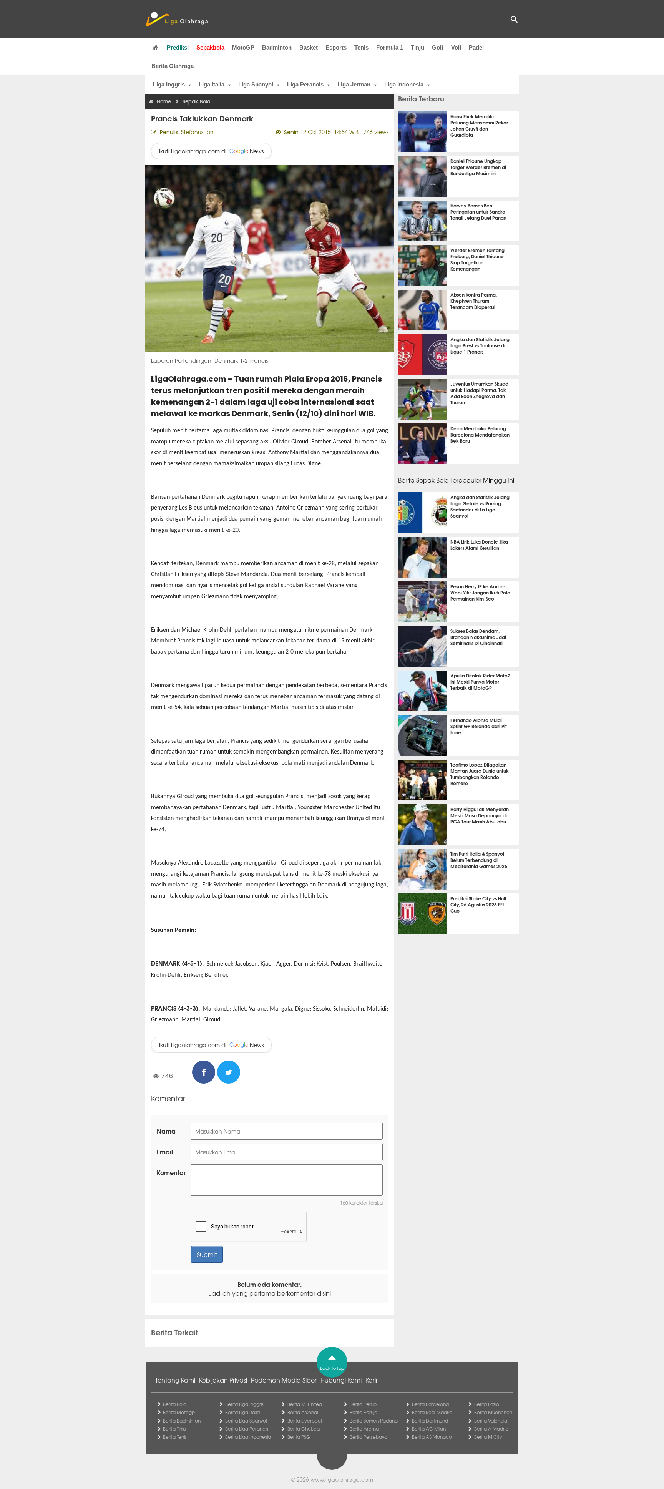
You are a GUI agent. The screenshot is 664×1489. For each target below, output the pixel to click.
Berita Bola (174, 1404)
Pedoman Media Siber (284, 1379)
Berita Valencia (490, 1420)
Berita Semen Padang (374, 1420)
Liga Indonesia (403, 84)
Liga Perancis (305, 84)
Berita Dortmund (430, 1420)
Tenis (361, 47)
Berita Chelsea (303, 1428)
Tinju (417, 47)
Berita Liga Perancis (246, 1428)
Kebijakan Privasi (223, 1379)
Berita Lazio (486, 1404)
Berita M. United (304, 1404)
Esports (336, 47)
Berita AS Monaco (432, 1436)
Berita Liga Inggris (244, 1404)
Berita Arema (364, 1428)
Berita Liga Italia (242, 1412)
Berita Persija (363, 1412)
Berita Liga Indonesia (248, 1436)
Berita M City (488, 1436)
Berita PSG (298, 1436)
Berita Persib (363, 1404)
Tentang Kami (175, 1379)
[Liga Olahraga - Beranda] (176, 19)
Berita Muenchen (493, 1412)
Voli (456, 47)
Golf (437, 47)
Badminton (277, 47)
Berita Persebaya (368, 1436)
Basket (308, 47)
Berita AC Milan (429, 1428)
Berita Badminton (182, 1420)
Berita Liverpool (304, 1420)
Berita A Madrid (491, 1428)
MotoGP (243, 47)
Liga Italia (211, 84)
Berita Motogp (179, 1412)
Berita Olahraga (172, 66)
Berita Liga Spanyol (246, 1420)
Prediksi (178, 47)
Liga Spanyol (255, 84)
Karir (371, 1379)
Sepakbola (210, 47)
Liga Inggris (169, 84)
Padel (476, 47)
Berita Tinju (174, 1428)
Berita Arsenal (302, 1412)
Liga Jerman (353, 84)
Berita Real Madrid (432, 1412)
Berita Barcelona (430, 1404)
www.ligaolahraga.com (341, 1479)
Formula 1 (389, 47)
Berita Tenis (175, 1436)
